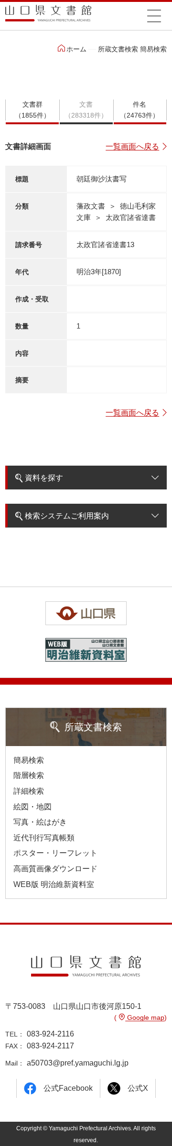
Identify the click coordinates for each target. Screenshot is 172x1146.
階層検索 (28, 775)
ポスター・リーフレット (55, 853)
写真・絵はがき (40, 822)
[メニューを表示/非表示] (154, 16)
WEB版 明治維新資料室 (53, 884)
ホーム (76, 49)
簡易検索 (28, 760)
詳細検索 (28, 791)
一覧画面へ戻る (132, 146)
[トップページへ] (48, 16)
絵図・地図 (32, 807)
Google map (144, 1017)
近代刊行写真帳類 (44, 838)
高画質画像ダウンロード (55, 869)
